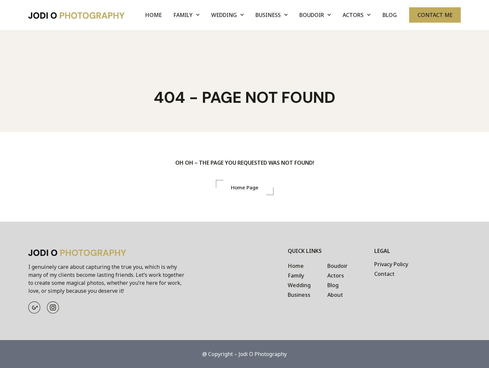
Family (183, 15)
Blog (390, 15)
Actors (353, 15)
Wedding (224, 15)
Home (153, 15)
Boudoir (311, 15)
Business (268, 15)
